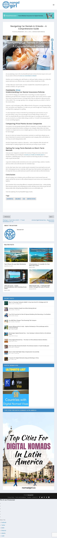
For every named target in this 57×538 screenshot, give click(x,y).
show (18, 90)
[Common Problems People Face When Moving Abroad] (6, 309)
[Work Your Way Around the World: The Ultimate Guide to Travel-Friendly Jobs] (6, 347)
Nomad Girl (21, 31)
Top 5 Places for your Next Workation (15, 264)
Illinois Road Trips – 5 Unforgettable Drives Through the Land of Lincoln (39, 286)
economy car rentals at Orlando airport (34, 154)
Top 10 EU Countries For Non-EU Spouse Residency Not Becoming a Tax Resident (30, 314)
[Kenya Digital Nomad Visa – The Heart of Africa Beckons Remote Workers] (6, 341)
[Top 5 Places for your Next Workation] (16, 255)
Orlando (18, 199)
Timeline (29, 497)
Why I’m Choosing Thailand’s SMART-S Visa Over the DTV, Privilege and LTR (28, 302)
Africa (16, 341)
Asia (15, 359)
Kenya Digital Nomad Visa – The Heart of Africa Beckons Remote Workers (28, 339)
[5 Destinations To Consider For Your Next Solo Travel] (41, 255)
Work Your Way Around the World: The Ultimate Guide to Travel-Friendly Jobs (29, 345)
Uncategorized (18, 303)
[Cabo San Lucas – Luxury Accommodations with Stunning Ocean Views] (16, 276)
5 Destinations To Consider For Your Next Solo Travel (39, 264)
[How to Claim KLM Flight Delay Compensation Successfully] (6, 353)
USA (24, 199)
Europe (16, 315)
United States (31, 199)
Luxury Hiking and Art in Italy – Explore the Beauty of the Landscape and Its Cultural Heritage (28, 327)
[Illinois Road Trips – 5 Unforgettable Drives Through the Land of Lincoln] (41, 276)
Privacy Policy (11, 497)
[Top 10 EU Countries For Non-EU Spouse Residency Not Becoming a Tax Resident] (6, 315)
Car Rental (10, 199)
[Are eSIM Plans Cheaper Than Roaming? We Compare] (6, 321)
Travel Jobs (16, 347)
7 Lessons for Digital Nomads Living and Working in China (24, 358)
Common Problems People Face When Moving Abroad (22, 308)
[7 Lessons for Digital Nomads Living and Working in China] (6, 359)
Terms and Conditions (20, 497)
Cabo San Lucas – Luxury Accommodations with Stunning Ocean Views (15, 287)
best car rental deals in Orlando (28, 75)
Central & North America (38, 31)
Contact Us (35, 497)
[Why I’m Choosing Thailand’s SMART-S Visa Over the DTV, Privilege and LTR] (6, 303)
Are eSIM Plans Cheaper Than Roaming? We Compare (22, 320)
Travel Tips (17, 309)
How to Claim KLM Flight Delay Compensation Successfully (24, 352)
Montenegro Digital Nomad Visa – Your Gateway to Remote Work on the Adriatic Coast (30, 333)
